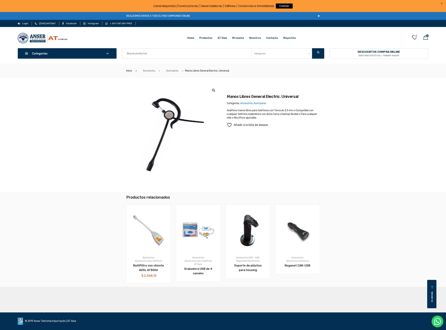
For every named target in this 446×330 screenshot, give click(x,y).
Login (25, 23)
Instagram (93, 23)
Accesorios (149, 70)
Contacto (272, 38)
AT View (222, 38)
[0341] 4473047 (47, 23)
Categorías (39, 53)
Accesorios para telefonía (148, 261)
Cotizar (284, 6)
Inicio (129, 70)
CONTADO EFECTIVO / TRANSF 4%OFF (379, 53)
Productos (205, 38)
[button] (213, 90)
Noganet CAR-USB (297, 265)
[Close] (319, 16)
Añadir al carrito (150, 295)
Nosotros (255, 38)
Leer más (200, 293)
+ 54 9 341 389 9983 (120, 23)
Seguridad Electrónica (248, 261)
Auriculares (172, 70)
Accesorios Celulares (297, 261)
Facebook (71, 23)
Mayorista (289, 38)
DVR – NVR (254, 257)
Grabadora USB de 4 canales (198, 271)
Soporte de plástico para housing (248, 268)
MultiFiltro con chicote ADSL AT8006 (148, 268)
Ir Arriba (432, 296)
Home (190, 38)
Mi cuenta (238, 38)
